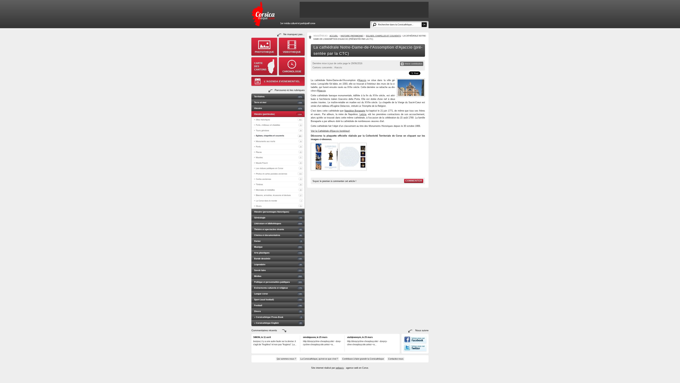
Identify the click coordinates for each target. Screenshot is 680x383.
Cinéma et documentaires (278, 235)
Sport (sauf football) (278, 299)
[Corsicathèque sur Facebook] (415, 342)
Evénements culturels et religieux (278, 287)
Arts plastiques (278, 252)
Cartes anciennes (279, 178)
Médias (278, 276)
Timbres (279, 184)
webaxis (340, 368)
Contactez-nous (395, 359)
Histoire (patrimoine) (278, 114)
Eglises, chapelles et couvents (279, 135)
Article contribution (413, 64)
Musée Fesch (279, 162)
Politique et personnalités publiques (278, 282)
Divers (279, 205)
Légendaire (278, 264)
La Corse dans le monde (279, 200)
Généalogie (278, 217)
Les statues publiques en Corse (279, 168)
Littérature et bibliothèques (278, 223)
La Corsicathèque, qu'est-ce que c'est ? (319, 359)
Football (278, 305)
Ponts (279, 146)
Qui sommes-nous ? (286, 359)
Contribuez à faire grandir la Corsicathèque (363, 359)
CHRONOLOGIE (291, 71)
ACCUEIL (334, 36)
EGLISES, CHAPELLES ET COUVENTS (383, 36)
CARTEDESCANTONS (260, 66)
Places (279, 152)
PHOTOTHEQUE (264, 52)
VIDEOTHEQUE (292, 52)
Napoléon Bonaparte (354, 110)
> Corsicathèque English (278, 322)
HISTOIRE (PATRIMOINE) (352, 36)
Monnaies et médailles (279, 189)
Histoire (278, 108)
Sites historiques (279, 119)
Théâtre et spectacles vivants (278, 229)
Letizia (362, 114)
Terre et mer (278, 102)
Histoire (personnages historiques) (278, 211)
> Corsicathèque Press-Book (278, 317)
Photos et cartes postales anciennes (279, 173)
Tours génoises (279, 130)
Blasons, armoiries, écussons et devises (279, 195)
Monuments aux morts (279, 141)
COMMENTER (413, 180)
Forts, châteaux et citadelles (279, 124)
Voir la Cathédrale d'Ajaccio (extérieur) (330, 131)
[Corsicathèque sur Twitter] (415, 350)
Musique (278, 246)
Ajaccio (362, 80)
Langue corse (278, 293)
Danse (278, 241)
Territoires (278, 96)
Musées (279, 157)
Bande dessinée (278, 258)
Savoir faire (278, 270)
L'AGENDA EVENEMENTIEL (282, 81)
